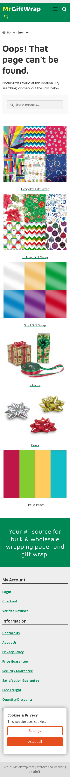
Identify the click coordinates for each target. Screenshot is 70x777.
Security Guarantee (17, 671)
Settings (35, 730)
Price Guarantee (15, 661)
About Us (9, 642)
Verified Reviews (15, 611)
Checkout (9, 601)
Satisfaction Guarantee (20, 680)
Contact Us (11, 633)
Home (11, 32)
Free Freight (11, 690)
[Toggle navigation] (55, 9)
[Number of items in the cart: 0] (5, 17)
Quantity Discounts (17, 699)
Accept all (35, 741)
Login (6, 592)
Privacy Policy (13, 652)
